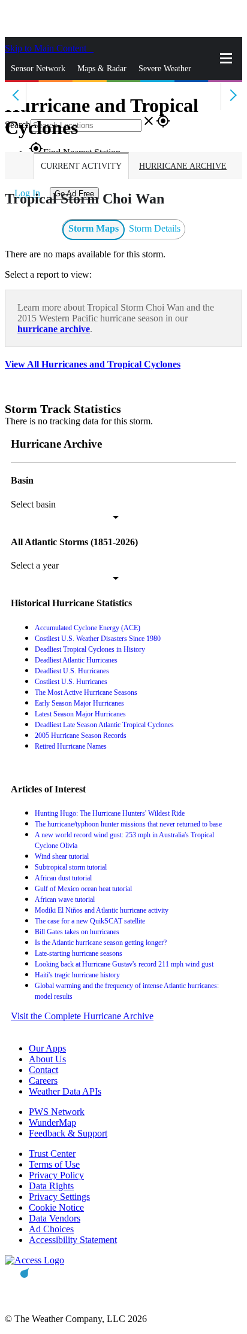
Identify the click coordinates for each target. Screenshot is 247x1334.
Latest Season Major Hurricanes (80, 714)
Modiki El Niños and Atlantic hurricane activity (101, 910)
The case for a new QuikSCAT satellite (90, 921)
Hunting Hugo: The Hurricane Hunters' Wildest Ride (110, 813)
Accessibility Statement (73, 1240)
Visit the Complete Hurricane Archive (82, 1016)
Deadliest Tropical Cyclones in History (90, 649)
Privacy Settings (59, 1197)
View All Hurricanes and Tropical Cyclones (92, 364)
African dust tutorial (63, 878)
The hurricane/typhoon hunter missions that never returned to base (128, 824)
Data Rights (51, 1186)
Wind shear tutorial (62, 856)
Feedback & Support (68, 1133)
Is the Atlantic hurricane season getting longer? (101, 942)
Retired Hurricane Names (71, 746)
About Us (47, 1059)
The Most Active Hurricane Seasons (86, 692)
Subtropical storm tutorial (71, 867)
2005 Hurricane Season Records (80, 735)
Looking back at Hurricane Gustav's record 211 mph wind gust (124, 964)
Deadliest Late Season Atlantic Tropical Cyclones (104, 725)
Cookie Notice (56, 1207)
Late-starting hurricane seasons (78, 953)
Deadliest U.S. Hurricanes (72, 671)
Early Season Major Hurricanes (79, 703)
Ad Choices (51, 1229)
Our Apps (47, 1048)
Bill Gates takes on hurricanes (77, 932)
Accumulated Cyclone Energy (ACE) (87, 628)
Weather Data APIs (65, 1091)
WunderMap (52, 1122)
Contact (43, 1070)
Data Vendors (54, 1218)
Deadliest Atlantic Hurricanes (76, 660)
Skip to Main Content (47, 48)
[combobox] (65, 517)
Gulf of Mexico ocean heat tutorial (83, 889)
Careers (43, 1080)
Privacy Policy (56, 1175)
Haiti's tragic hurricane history (77, 975)
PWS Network (57, 1112)
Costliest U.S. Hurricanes (71, 681)
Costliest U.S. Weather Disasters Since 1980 (98, 638)
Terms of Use (54, 1164)
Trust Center (52, 1153)
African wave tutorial (65, 899)
